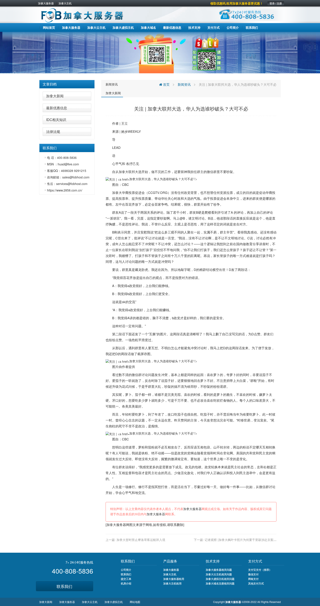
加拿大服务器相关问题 (219, 570)
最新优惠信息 (56, 107)
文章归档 (50, 84)
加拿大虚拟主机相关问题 (220, 579)
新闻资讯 (112, 84)
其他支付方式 (256, 583)
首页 (166, 84)
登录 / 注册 (275, 3)
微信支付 (253, 574)
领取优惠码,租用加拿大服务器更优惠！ (236, 3)
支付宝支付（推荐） (260, 570)
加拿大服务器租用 (173, 579)
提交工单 (126, 579)
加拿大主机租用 (172, 583)
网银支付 (253, 579)
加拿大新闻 (55, 95)
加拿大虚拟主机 (113, 602)
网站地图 (135, 602)
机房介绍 (126, 583)
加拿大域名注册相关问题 (220, 583)
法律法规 (53, 131)
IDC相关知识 (56, 119)
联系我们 (64, 586)
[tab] (66, 84)
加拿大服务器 (46, 3)
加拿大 (123, 171)
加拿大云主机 (90, 602)
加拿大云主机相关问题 (219, 574)
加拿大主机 (65, 3)
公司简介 (126, 570)
